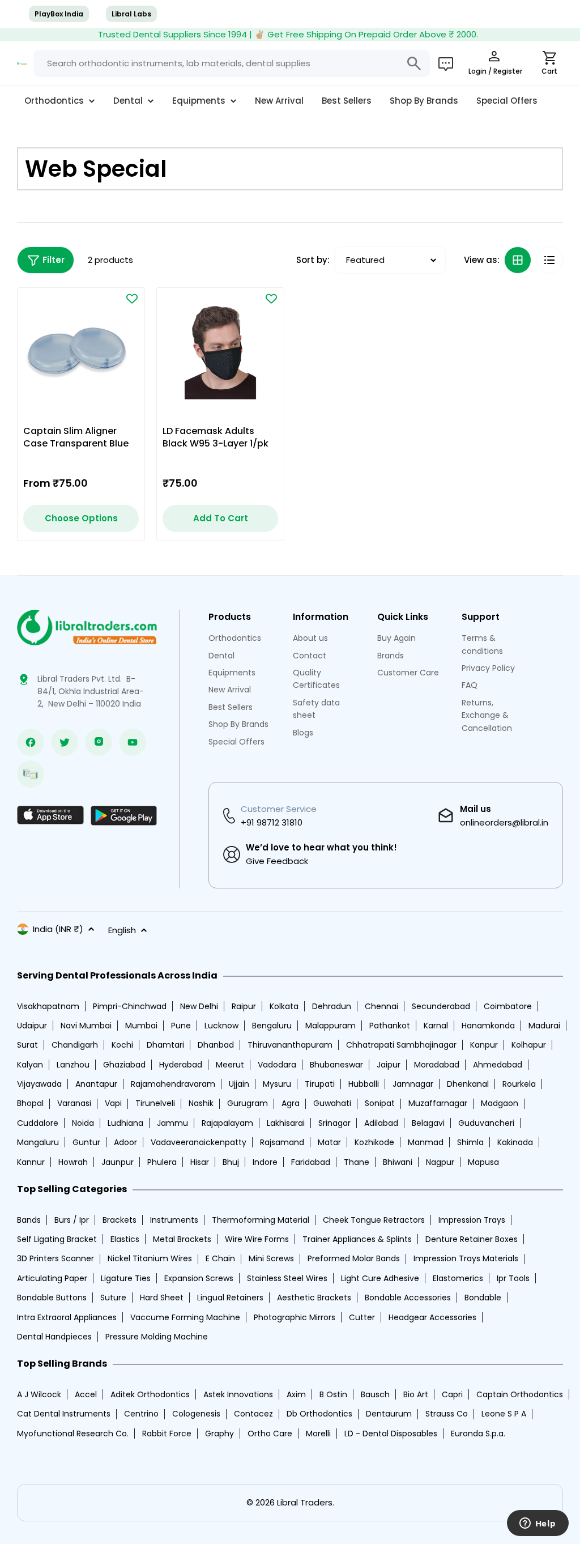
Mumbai (141, 1025)
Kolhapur (528, 1044)
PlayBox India (59, 14)
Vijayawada (39, 1084)
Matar (329, 1142)
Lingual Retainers (230, 1297)
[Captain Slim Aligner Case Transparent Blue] (81, 351)
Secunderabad (441, 1006)
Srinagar (334, 1123)
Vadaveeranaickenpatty (198, 1142)
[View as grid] (517, 260)
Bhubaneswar (336, 1064)
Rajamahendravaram (173, 1084)
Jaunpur (117, 1162)
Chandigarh (75, 1044)
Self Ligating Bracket (57, 1239)
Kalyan (30, 1064)
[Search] (414, 63)
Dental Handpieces (54, 1336)
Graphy (219, 1433)
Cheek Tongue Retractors (374, 1220)
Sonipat (380, 1103)
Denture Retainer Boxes (471, 1239)
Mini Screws (271, 1258)
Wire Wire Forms (257, 1239)
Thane (356, 1162)
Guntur (86, 1142)
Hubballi (363, 1084)
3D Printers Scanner (55, 1258)
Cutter (362, 1317)
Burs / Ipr (71, 1220)
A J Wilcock (39, 1394)
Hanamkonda (488, 1025)
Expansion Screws (198, 1278)
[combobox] (231, 63)
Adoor (125, 1142)
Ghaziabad (124, 1064)
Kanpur (484, 1044)
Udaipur (32, 1025)
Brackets (120, 1220)
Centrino (141, 1413)
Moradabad (436, 1064)
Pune (181, 1025)
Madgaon (499, 1103)
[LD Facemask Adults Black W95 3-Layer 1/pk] (220, 351)
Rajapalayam (227, 1123)
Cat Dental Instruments (63, 1413)
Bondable (482, 1297)
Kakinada (515, 1142)
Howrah (73, 1162)
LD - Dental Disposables (390, 1433)
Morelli (318, 1433)
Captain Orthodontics (519, 1394)
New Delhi (199, 1006)
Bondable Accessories (408, 1297)
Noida (83, 1123)
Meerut (230, 1064)
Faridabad (310, 1162)
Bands (29, 1220)
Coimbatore (508, 1006)
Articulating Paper (52, 1278)
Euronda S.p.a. (478, 1433)
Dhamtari (165, 1044)
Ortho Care (270, 1433)
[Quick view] (113, 327)
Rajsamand (282, 1142)
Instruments (174, 1220)
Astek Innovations (238, 1394)
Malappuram (330, 1025)
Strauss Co (446, 1413)
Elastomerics (458, 1278)
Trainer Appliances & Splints (357, 1239)
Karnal (436, 1025)
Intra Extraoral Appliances (67, 1317)
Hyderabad (180, 1064)
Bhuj (231, 1162)
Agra (291, 1103)
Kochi (122, 1044)
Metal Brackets (182, 1239)
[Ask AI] (446, 63)
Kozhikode (374, 1142)
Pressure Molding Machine (156, 1336)
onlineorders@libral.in (504, 822)
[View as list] (549, 260)
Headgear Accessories (432, 1317)
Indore (265, 1162)
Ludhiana (125, 1123)
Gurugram (247, 1103)
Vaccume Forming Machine (185, 1317)
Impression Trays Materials (465, 1258)
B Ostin (333, 1394)
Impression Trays (471, 1220)
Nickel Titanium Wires (150, 1258)
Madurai (544, 1025)
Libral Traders (304, 1502)
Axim (296, 1394)
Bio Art (415, 1394)
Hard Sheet (162, 1297)
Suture (113, 1297)
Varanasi (74, 1103)
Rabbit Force (166, 1433)
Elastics (124, 1239)
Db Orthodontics (319, 1413)
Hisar (199, 1162)
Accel (86, 1394)
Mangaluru (38, 1142)
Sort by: (313, 260)
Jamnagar (413, 1084)
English (122, 930)
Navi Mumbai (86, 1025)
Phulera (162, 1162)
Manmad (425, 1142)
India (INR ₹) (58, 929)
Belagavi (428, 1123)
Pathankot (389, 1025)
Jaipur (388, 1064)
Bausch (375, 1394)
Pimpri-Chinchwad (130, 1006)
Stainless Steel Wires (287, 1278)
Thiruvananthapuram (290, 1044)
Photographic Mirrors (294, 1317)
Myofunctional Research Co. (73, 1433)
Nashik (201, 1103)
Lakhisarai (286, 1123)
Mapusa (483, 1162)
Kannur (31, 1162)
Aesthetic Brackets (314, 1297)
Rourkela (519, 1084)
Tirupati (320, 1084)
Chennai (381, 1006)
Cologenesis (196, 1413)
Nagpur (440, 1162)
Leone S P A (503, 1413)
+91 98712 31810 (271, 822)
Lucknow (221, 1025)
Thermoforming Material (260, 1220)
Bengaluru (272, 1025)
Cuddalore (37, 1123)
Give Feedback (277, 861)
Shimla (470, 1142)
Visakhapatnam (48, 1006)
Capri (452, 1394)
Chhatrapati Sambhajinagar (401, 1044)
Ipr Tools (513, 1278)
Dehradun (331, 1006)
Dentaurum (389, 1413)
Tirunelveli (155, 1103)
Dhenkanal (468, 1084)
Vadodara (277, 1064)
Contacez (253, 1413)
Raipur (244, 1006)
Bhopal (30, 1103)
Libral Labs (131, 14)
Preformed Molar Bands (354, 1258)
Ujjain (239, 1084)
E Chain (220, 1258)
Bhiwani (397, 1162)
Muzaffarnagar (437, 1103)
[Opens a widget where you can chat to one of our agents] (537, 1524)
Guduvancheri (486, 1123)
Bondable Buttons (52, 1297)
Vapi (113, 1103)
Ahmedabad (497, 1064)
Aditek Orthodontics (150, 1394)
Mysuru (277, 1084)
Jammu (172, 1123)
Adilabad (381, 1123)
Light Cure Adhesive (380, 1278)
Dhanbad (216, 1044)
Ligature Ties (126, 1278)
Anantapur (96, 1084)
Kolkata (284, 1006)
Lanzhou (73, 1064)
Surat (27, 1044)
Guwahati (332, 1103)
